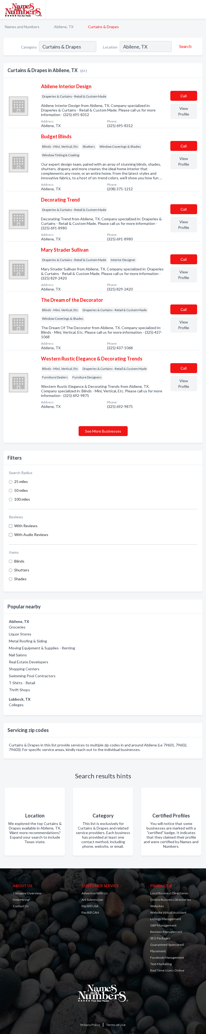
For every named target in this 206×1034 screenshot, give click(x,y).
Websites (157, 906)
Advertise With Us (95, 893)
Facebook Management (167, 957)
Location (110, 47)
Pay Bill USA (90, 906)
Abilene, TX (63, 26)
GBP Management (163, 925)
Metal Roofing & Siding (28, 641)
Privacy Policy (90, 1025)
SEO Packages (160, 938)
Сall (184, 96)
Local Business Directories (169, 893)
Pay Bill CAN (90, 912)
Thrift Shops (19, 689)
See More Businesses (103, 431)
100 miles (22, 499)
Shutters (21, 570)
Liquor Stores (20, 634)
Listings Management (165, 919)
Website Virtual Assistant (168, 912)
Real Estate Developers (28, 662)
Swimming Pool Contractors (32, 676)
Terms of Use (116, 1025)
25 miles (21, 481)
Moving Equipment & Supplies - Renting (42, 648)
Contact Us (21, 906)
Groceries (17, 627)
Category (29, 47)
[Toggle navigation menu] (199, 9)
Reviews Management (166, 932)
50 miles (21, 490)
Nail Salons (18, 655)
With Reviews (26, 525)
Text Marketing (161, 964)
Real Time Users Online (167, 970)
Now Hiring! (21, 900)
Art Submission (92, 900)
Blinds (19, 561)
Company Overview (27, 893)
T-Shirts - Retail (22, 682)
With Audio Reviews (31, 534)
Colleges (16, 704)
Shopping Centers (24, 669)
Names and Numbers (22, 26)
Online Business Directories (170, 900)
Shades (20, 578)
